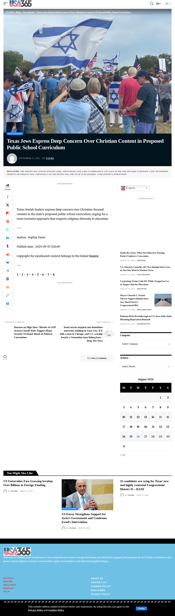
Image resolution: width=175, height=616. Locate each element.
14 (153, 417)
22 (160, 426)
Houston (141, 289)
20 (145, 426)
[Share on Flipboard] (7, 213)
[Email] (7, 287)
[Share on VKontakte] (7, 262)
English (130, 188)
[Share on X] (7, 205)
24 (123, 436)
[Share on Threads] (7, 279)
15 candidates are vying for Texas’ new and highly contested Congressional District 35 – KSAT (144, 485)
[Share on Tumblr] (7, 246)
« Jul (122, 454)
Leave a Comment (98, 358)
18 (131, 426)
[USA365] (20, 3)
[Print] (7, 303)
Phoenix (141, 260)
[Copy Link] (7, 295)
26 (138, 436)
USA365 (50, 158)
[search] (151, 3)
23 (167, 426)
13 (145, 417)
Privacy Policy (35, 610)
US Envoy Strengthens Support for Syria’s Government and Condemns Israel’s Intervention (84, 518)
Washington (143, 324)
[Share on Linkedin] (7, 238)
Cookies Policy (56, 610)
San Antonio (15, 134)
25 (130, 436)
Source (93, 256)
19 (138, 426)
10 (123, 417)
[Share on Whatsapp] (7, 230)
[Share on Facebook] (7, 197)
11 (131, 417)
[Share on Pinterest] (7, 221)
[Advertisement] (82, 194)
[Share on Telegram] (7, 271)
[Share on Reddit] (7, 254)
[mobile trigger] (6, 3)
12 (138, 417)
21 (153, 426)
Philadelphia (144, 310)
